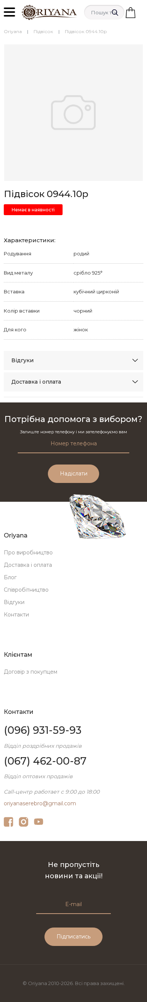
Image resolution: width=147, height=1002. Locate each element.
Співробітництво (26, 589)
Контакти (16, 614)
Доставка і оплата (36, 381)
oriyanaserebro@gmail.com (40, 803)
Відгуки (22, 360)
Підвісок (43, 31)
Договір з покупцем (30, 671)
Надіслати (73, 473)
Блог (10, 577)
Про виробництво (28, 552)
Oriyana (13, 31)
